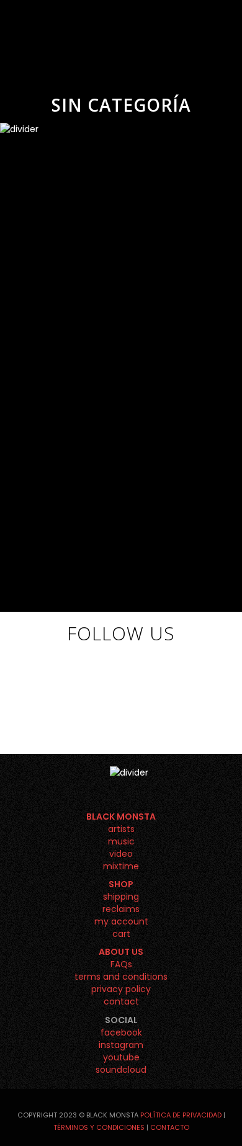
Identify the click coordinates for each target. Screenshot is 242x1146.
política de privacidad (181, 1115)
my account (121, 921)
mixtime (121, 866)
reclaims (121, 909)
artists (121, 829)
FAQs (121, 964)
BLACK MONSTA (121, 816)
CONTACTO (169, 1127)
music (121, 841)
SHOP (121, 884)
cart (121, 934)
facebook (121, 1032)
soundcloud (121, 1069)
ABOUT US (121, 952)
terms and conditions (121, 976)
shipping (121, 896)
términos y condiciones (99, 1127)
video (121, 854)
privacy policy (121, 989)
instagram (121, 1045)
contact (121, 1001)
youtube (121, 1057)
